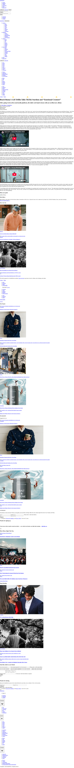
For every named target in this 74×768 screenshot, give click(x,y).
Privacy (3, 760)
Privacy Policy (18, 518)
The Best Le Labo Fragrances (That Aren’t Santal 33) (8, 309)
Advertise (4, 757)
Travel (6, 27)
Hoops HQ (4, 7)
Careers (3, 761)
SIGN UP (2, 686)
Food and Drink (7, 51)
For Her (6, 53)
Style (5, 24)
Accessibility (4, 762)
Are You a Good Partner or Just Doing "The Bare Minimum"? (10, 239)
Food (6, 26)
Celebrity (1, 614)
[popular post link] (10, 306)
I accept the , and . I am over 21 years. (15, 518)
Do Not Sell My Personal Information (9, 764)
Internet (6, 43)
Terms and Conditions (10, 518)
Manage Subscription (6, 763)
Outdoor (6, 52)
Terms (3, 758)
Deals (3, 6)
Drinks (6, 25)
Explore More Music (4, 581)
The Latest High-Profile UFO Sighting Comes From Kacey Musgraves (13, 578)
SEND (1, 674)
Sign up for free (21, 278)
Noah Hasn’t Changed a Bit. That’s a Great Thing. (8, 340)
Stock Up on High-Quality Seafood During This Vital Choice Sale (12, 656)
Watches (6, 29)
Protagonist (4, 712)
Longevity (6, 34)
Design (6, 44)
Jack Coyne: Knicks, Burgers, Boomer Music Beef (8, 233)
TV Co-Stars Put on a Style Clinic (6, 617)
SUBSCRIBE (4, 285)
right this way (44, 526)
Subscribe (6, 9)
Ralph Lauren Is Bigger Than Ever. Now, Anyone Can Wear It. (10, 413)
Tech (5, 54)
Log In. (8, 287)
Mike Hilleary (3, 105)
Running (6, 36)
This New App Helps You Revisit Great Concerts (9, 567)
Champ (3, 711)
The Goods (4, 5)
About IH (4, 754)
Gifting (6, 56)
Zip (11, 515)
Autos (6, 30)
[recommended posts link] (6, 533)
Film (5, 40)
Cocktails (1, 343)
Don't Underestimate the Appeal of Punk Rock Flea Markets (12, 573)
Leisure (3, 2)
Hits (3, 707)
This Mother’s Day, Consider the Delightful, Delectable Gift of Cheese (13, 662)
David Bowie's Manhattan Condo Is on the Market (10, 536)
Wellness (4, 3)
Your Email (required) (15, 667)
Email (12, 514)
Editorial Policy (5, 755)
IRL (3, 710)
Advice (3, 736)
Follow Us (2, 9)
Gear (5, 28)
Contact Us (4, 756)
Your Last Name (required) (16, 669)
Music (6, 39)
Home (6, 50)
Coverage (4, 709)
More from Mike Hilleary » (5, 200)
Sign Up (1, 517)
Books (6, 42)
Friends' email (2, 673)
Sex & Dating (7, 37)
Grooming (6, 31)
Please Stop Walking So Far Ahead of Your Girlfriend (8, 270)
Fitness (6, 33)
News (1, 338)
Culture (3, 4)
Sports (3, 84)
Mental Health (7, 35)
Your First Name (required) (16, 668)
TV (5, 41)
